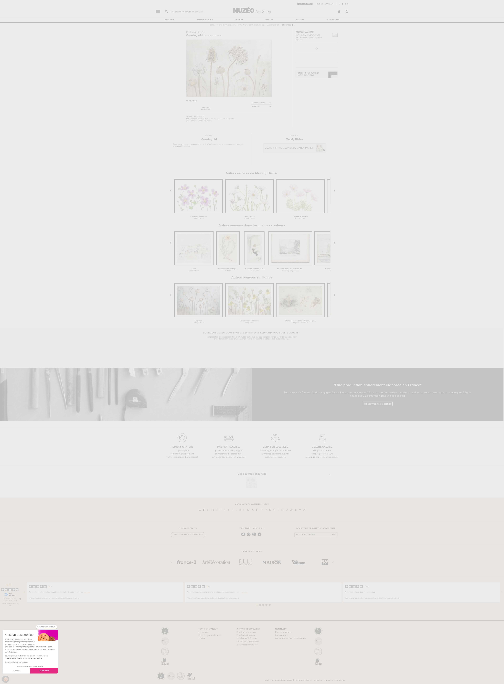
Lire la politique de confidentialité (16, 662)
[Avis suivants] (502, 592)
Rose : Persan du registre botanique (227, 270)
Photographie (204, 19)
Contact (318, 680)
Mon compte (281, 635)
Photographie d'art (226, 25)
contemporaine (219, 144)
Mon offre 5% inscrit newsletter (290, 638)
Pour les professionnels (209, 635)
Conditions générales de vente (278, 680)
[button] (5, 679)
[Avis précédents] (24, 592)
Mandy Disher (273, 25)
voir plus (87, 592)
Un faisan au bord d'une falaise (254, 270)
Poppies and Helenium (249, 322)
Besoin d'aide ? (325, 4)
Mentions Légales (303, 680)
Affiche (239, 19)
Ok (333, 535)
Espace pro (305, 4)
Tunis (194, 270)
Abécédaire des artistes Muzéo (252, 504)
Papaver (198, 322)
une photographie (194, 144)
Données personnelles (335, 680)
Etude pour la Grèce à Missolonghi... (300, 322)
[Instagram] (249, 536)
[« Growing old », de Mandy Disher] (251, 482)
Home (211, 25)
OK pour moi (44, 671)
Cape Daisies (249, 217)
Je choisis (16, 671)
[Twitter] (260, 536)
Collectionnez (259, 102)
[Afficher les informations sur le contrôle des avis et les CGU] (20, 599)
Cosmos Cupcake (300, 217)
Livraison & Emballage (248, 641)
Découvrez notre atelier (377, 404)
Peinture (170, 19)
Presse (201, 638)
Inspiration (333, 19)
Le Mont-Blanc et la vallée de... (290, 270)
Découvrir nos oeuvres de (289, 148)
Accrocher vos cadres (247, 644)
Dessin (269, 19)
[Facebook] (243, 536)
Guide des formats (246, 635)
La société (203, 632)
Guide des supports (246, 632)
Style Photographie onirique (251, 25)
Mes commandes (283, 632)
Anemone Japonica (198, 217)
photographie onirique (182, 146)
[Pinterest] (255, 536)
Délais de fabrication (247, 638)
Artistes (299, 19)
